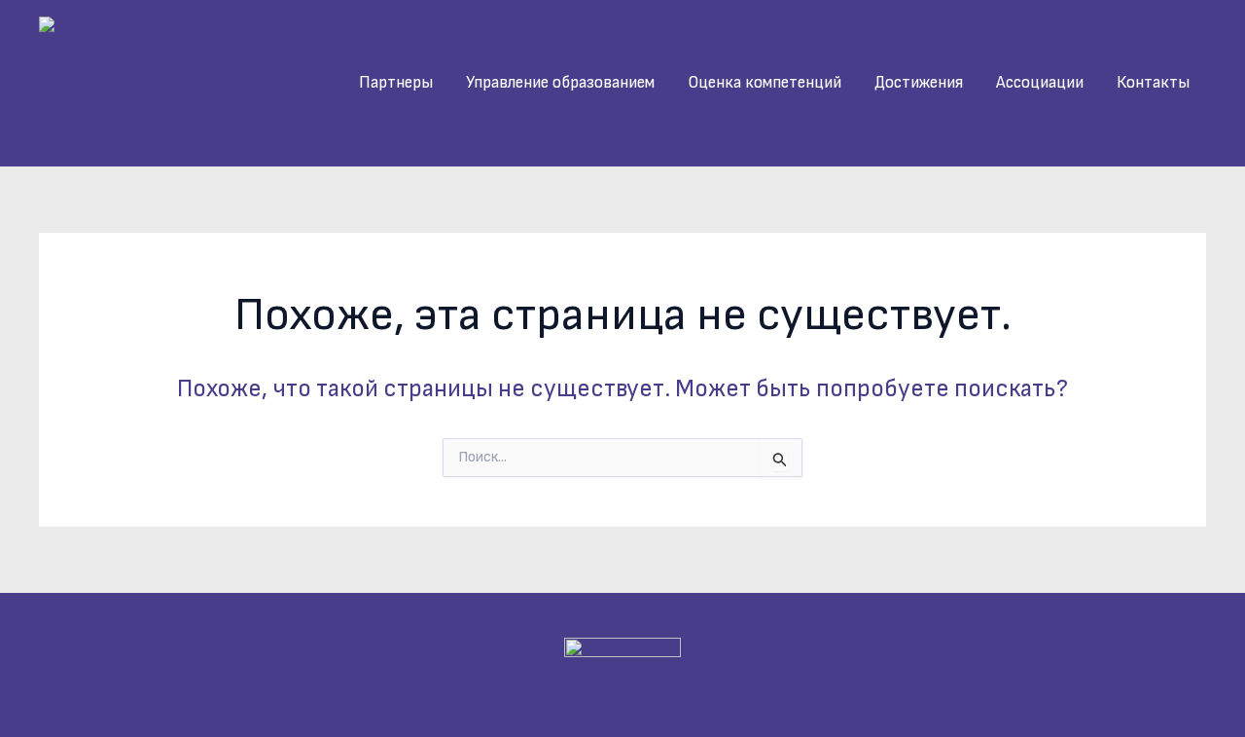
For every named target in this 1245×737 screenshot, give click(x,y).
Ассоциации (1040, 82)
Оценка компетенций (764, 82)
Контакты (1153, 82)
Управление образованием (560, 82)
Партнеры (396, 82)
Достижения (918, 82)
